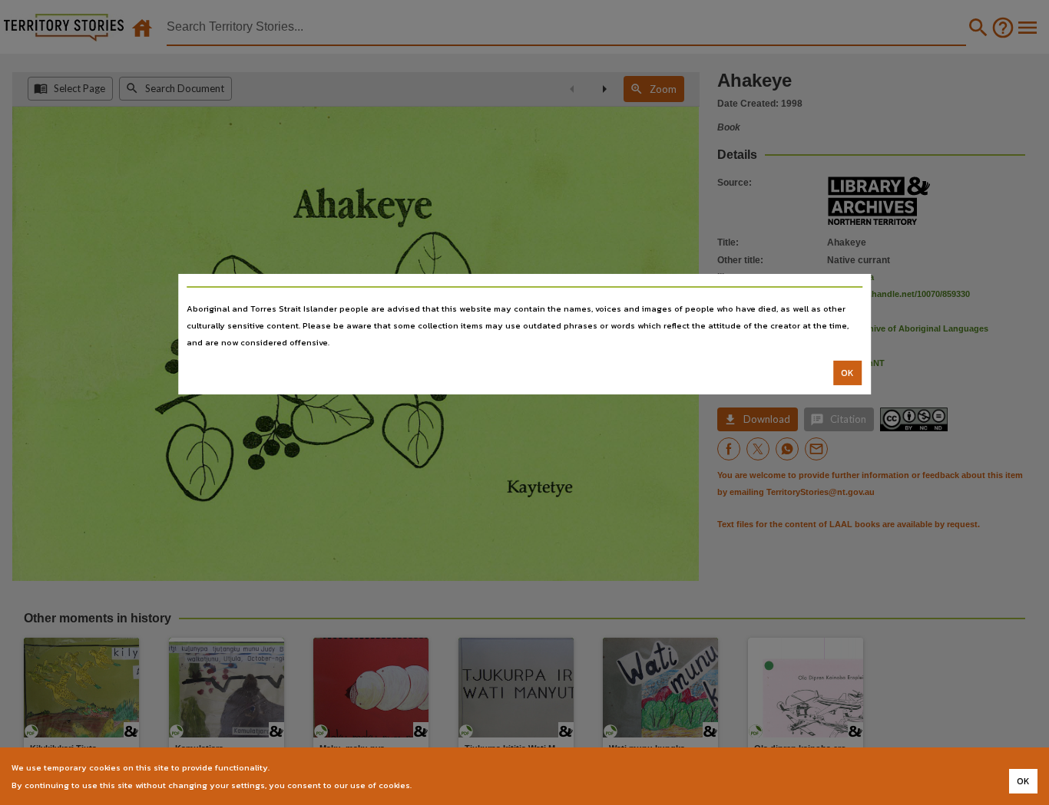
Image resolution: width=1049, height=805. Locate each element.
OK (847, 373)
